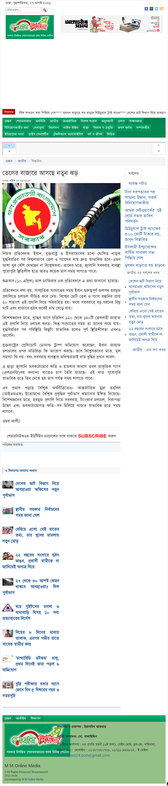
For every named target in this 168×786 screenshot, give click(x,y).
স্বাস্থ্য (86, 127)
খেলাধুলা (38, 127)
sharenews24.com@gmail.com (83, 755)
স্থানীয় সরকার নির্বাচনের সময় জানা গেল (145, 301)
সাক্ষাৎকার (135, 121)
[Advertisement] (84, 76)
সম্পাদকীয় (142, 127)
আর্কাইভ (21, 718)
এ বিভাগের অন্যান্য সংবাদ (21, 470)
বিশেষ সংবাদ (89, 121)
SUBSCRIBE (93, 436)
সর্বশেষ (133, 173)
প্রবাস (121, 121)
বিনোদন (54, 127)
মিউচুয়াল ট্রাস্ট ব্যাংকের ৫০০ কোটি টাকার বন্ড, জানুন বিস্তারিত (143, 234)
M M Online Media (33, 779)
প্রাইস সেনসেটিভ (38, 134)
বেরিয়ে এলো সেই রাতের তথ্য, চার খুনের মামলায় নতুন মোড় (146, 317)
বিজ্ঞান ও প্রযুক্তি (103, 127)
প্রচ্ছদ (8, 121)
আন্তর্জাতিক (69, 121)
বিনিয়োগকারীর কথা (17, 127)
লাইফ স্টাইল (70, 127)
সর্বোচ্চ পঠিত (137, 183)
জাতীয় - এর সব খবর (149, 350)
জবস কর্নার (125, 127)
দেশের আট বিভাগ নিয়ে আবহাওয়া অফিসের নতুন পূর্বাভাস (146, 287)
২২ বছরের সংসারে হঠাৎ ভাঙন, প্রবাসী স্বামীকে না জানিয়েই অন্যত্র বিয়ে (146, 334)
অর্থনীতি (41, 121)
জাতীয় (54, 121)
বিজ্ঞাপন (35, 718)
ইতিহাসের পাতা (14, 134)
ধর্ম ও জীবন (95, 134)
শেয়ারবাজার (23, 121)
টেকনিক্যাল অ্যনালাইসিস (68, 134)
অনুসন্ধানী (107, 121)
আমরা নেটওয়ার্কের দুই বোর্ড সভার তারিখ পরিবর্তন (143, 216)
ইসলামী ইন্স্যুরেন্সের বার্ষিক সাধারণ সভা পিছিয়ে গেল (140, 252)
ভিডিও (111, 134)
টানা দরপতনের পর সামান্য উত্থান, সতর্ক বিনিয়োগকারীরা (140, 197)
